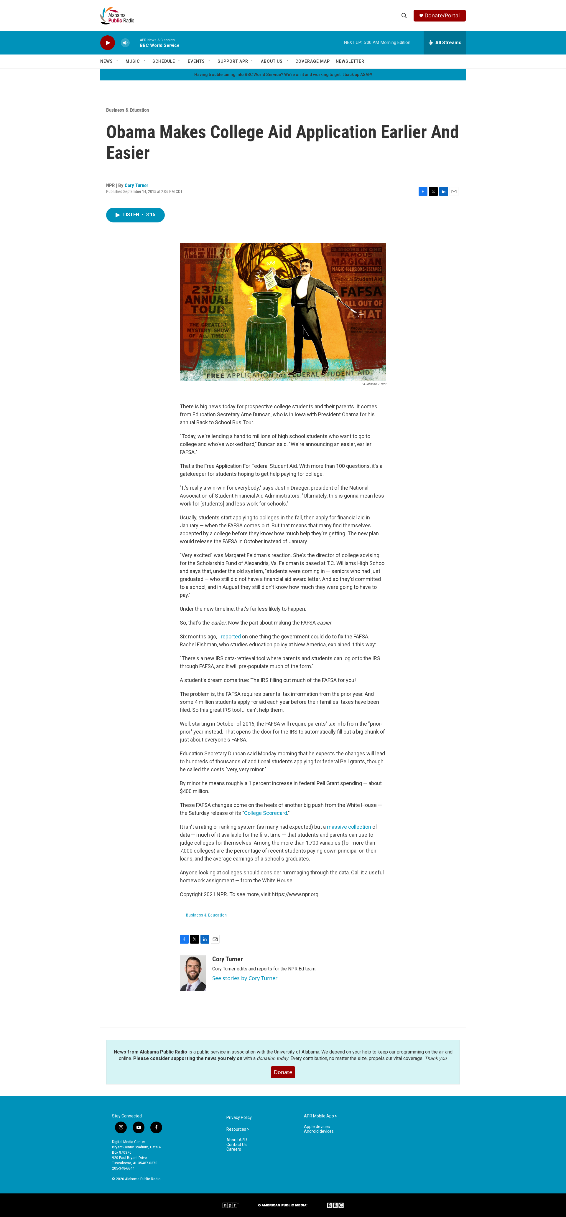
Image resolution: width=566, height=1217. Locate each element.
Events (196, 61)
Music (133, 61)
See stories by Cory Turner (244, 978)
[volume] (125, 42)
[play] (107, 42)
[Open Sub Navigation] (117, 61)
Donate (283, 1072)
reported (231, 636)
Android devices (319, 1131)
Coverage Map (312, 61)
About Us (272, 61)
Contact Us (236, 1144)
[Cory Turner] (193, 973)
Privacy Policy (239, 1117)
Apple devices (317, 1126)
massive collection (349, 827)
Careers (233, 1149)
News (106, 61)
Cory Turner (136, 185)
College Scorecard (265, 813)
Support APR (233, 61)
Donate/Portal (442, 15)
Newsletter (350, 61)
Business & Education (127, 110)
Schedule (163, 61)
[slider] (135, 42)
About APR (236, 1140)
